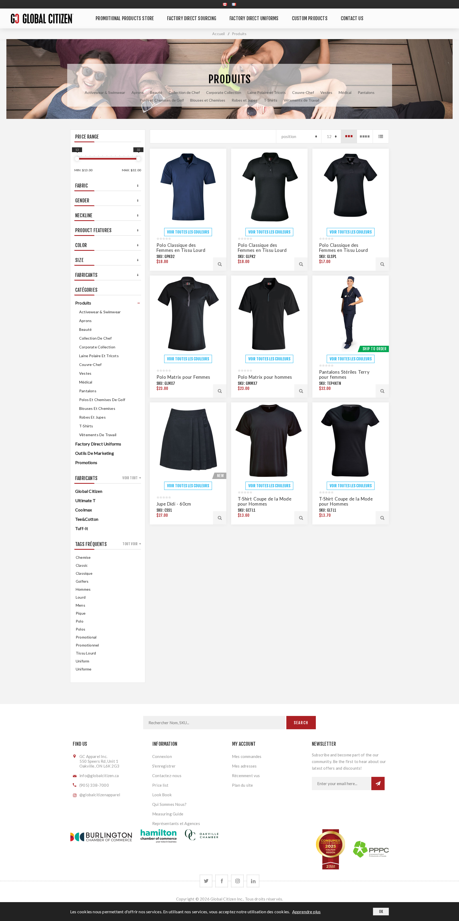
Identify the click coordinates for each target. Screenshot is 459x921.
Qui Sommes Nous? (169, 804)
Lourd (81, 597)
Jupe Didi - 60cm (173, 504)
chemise (83, 557)
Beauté (156, 92)
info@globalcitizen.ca (99, 775)
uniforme (84, 669)
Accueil (218, 33)
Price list (160, 785)
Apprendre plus (306, 911)
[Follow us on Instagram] (237, 881)
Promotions (86, 462)
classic (82, 565)
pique (81, 613)
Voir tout (130, 478)
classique (84, 573)
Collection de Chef (184, 92)
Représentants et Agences (176, 823)
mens (80, 605)
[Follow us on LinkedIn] (253, 881)
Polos (80, 629)
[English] (225, 4)
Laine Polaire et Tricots (267, 92)
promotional (86, 637)
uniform (82, 661)
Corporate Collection (223, 92)
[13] (77, 159)
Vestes (326, 92)
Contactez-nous (166, 775)
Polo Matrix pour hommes (265, 377)
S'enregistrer (164, 766)
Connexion (162, 756)
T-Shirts (270, 100)
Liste (381, 136)
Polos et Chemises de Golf (162, 100)
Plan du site (242, 785)
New (220, 475)
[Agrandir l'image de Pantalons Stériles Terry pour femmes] (350, 314)
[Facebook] (221, 881)
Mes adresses (244, 766)
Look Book (162, 794)
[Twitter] (206, 881)
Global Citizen (88, 491)
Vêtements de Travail (301, 100)
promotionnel (87, 645)
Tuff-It (81, 528)
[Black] (269, 187)
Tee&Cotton (86, 519)
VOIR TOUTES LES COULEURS (188, 232)
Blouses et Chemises (207, 100)
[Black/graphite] (188, 314)
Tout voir (130, 544)
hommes (83, 589)
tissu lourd (86, 653)
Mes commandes (247, 756)
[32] (138, 159)
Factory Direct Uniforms (98, 443)
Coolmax (83, 509)
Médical (345, 92)
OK (381, 911)
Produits (83, 302)
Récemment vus (246, 775)
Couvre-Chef (303, 92)
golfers (82, 581)
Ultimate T (85, 500)
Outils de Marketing (94, 453)
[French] (234, 4)
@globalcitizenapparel (99, 794)
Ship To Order (374, 349)
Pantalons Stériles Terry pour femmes (344, 374)
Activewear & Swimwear (105, 92)
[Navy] (188, 187)
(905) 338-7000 (94, 785)
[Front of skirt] (188, 440)
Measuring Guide (167, 813)
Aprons (137, 92)
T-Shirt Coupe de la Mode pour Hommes (264, 501)
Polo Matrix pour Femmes (183, 377)
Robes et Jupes (244, 100)
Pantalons (366, 92)
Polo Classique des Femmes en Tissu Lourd (180, 247)
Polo (79, 621)
